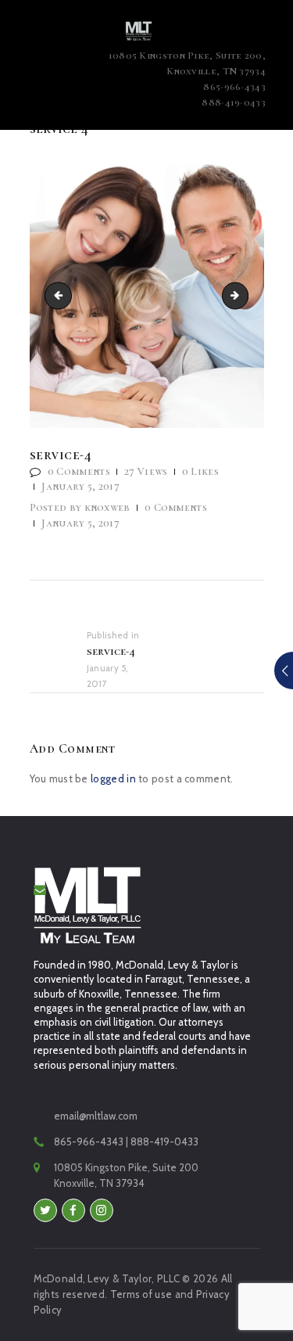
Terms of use (141, 1294)
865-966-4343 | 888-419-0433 (126, 1141)
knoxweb (81, 507)
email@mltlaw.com (96, 1115)
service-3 (60, 295)
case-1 (243, 295)
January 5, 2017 (80, 486)
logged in (113, 778)
